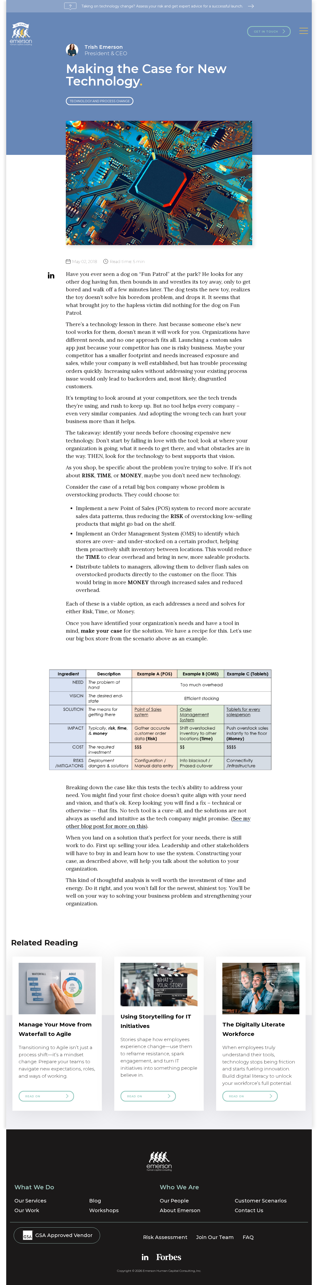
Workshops (104, 1210)
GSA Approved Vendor (63, 1235)
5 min (127, 261)
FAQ (248, 1237)
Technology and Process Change (100, 101)
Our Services (30, 1201)
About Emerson (180, 1210)
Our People (174, 1201)
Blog (95, 1201)
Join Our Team (215, 1237)
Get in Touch (266, 31)
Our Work (26, 1210)
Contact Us (249, 1210)
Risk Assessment (165, 1237)
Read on (32, 1096)
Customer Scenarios (261, 1201)
